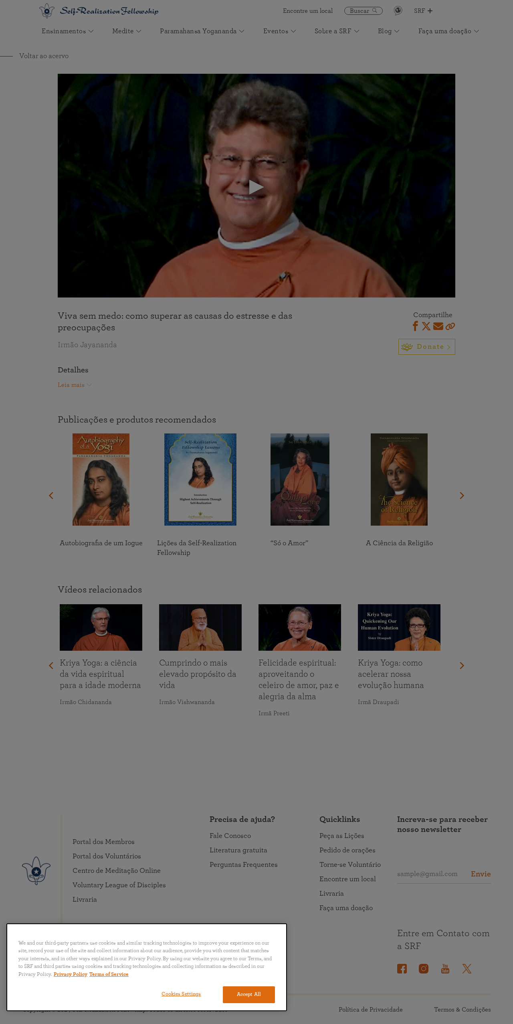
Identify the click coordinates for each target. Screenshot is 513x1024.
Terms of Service (109, 974)
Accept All (249, 994)
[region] (146, 967)
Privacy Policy (70, 974)
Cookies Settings (181, 994)
